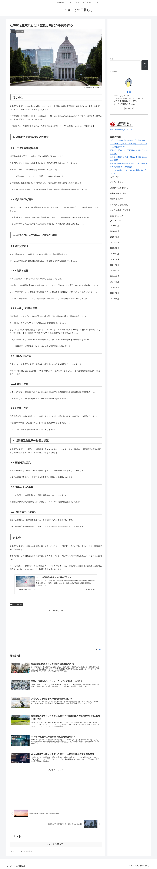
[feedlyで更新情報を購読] (129, 108)
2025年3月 (114, 254)
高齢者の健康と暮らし (119, 188)
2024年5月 (114, 282)
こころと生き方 (116, 182)
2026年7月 (114, 226)
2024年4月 (114, 287)
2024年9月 (114, 259)
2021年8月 (114, 299)
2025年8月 (114, 237)
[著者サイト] (125, 108)
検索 (111, 59)
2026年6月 (114, 231)
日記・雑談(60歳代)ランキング (121, 130)
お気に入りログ (116, 216)
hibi (129, 92)
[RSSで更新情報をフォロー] (132, 108)
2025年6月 (114, 248)
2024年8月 (114, 265)
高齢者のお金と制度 (118, 193)
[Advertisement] (56, 628)
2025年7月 (114, 242)
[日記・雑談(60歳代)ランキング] (121, 126)
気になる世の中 (17, 604)
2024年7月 (114, 271)
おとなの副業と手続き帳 (120, 210)
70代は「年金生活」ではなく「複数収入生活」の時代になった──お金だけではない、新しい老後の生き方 (128, 143)
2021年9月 (114, 293)
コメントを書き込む (56, 844)
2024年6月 (114, 276)
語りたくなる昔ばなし (119, 205)
